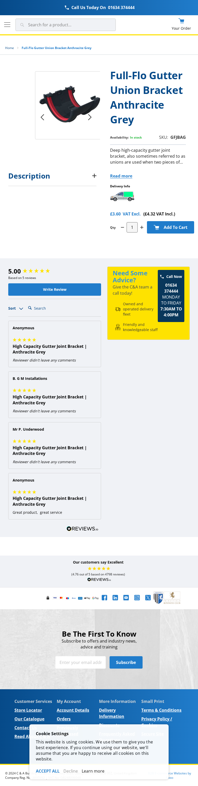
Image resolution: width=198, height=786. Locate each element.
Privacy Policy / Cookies (156, 722)
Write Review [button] (55, 289)
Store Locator (28, 710)
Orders (64, 719)
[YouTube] (126, 601)
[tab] (52, 176)
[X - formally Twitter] (148, 601)
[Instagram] (136, 601)
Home (9, 48)
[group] (54, 271)
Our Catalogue (29, 719)
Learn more (93, 771)
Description (29, 176)
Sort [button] (12, 308)
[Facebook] (104, 601)
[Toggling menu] (7, 24)
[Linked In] (115, 601)
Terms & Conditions (161, 710)
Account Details (73, 710)
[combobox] (65, 25)
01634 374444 (121, 7)
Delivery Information (111, 713)
